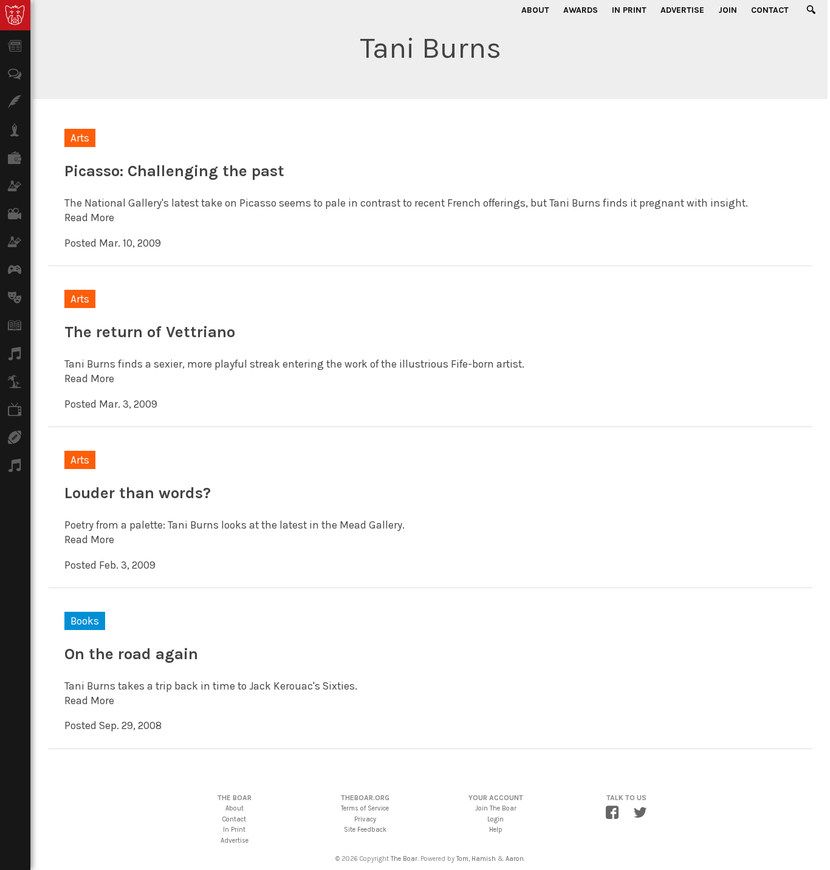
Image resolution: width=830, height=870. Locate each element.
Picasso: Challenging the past (174, 171)
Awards (580, 10)
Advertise (682, 10)
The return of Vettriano (149, 332)
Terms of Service (365, 808)
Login (495, 819)
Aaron (515, 859)
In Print (629, 10)
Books (84, 621)
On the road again (131, 654)
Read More (89, 217)
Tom (462, 859)
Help (495, 830)
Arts (79, 138)
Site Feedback (365, 830)
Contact (770, 10)
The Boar (404, 859)
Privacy (365, 819)
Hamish (484, 859)
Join (727, 10)
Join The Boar (495, 808)
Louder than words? (137, 493)
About (535, 10)
